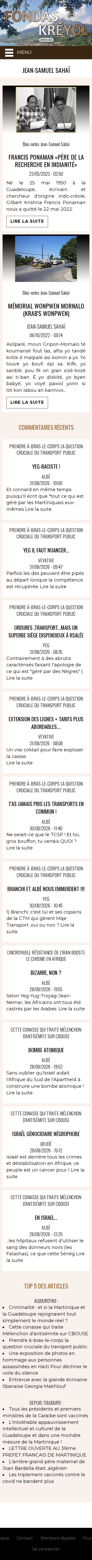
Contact (25, 1538)
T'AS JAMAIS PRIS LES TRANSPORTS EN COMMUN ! (46, 807)
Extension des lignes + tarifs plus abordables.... (46, 722)
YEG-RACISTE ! (46, 466)
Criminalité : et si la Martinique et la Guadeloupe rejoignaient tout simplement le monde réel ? (44, 1314)
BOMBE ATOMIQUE (46, 1050)
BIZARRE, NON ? (46, 972)
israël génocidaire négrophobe (46, 1134)
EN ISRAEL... (46, 1217)
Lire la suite (27, 221)
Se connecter (46, 1549)
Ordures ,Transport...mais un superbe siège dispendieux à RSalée (46, 631)
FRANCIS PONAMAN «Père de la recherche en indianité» (46, 160)
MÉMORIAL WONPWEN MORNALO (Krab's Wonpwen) (46, 309)
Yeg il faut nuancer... (46, 550)
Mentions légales (58, 1538)
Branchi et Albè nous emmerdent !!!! (46, 889)
